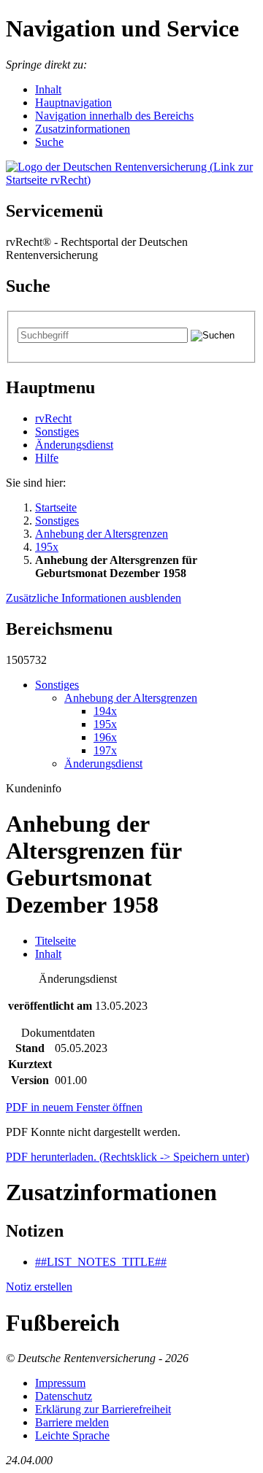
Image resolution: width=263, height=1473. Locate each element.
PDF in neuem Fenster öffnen (74, 1107)
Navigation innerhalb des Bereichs (114, 115)
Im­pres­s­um (60, 1383)
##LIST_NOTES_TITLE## (101, 1262)
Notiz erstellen (39, 1286)
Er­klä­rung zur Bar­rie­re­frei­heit (103, 1409)
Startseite (56, 507)
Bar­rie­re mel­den (72, 1422)
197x (105, 750)
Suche (49, 142)
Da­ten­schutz (63, 1396)
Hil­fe (46, 458)
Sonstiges (57, 431)
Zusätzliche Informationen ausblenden (93, 598)
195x (46, 547)
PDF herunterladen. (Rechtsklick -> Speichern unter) (127, 1157)
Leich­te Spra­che (72, 1435)
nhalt (48, 89)
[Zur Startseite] (131, 180)
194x (105, 711)
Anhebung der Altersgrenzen (101, 533)
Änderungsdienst (74, 444)
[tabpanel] (131, 1031)
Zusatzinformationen (82, 129)
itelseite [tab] (55, 941)
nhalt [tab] (48, 954)
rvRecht (53, 418)
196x (105, 737)
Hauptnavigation (73, 102)
